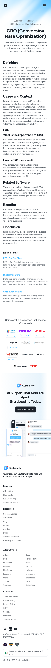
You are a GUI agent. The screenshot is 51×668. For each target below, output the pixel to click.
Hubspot (29, 570)
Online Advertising (12, 291)
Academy (7, 529)
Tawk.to (6, 581)
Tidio (28, 581)
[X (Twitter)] (5, 629)
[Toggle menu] (45, 5)
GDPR (5, 608)
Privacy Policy (9, 604)
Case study (11, 336)
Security (6, 612)
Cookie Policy (9, 600)
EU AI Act (7, 615)
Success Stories (10, 514)
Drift (5, 559)
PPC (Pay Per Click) (12, 258)
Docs (5, 533)
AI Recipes (7, 517)
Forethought (31, 559)
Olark (5, 578)
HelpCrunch (31, 566)
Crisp (28, 555)
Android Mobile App (11, 502)
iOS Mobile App (9, 499)
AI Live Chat (8, 491)
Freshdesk (7, 562)
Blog (5, 521)
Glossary (30, 21)
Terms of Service (10, 596)
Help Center (8, 495)
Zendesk (7, 585)
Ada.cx (6, 555)
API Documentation (11, 536)
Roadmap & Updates (12, 540)
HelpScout (7, 570)
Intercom (7, 574)
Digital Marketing (11, 275)
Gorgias (6, 566)
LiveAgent (30, 574)
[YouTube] (15, 629)
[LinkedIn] (10, 629)
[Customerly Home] (5, 5)
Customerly (18, 21)
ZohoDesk (30, 585)
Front (28, 562)
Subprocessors (9, 619)
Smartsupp (30, 578)
